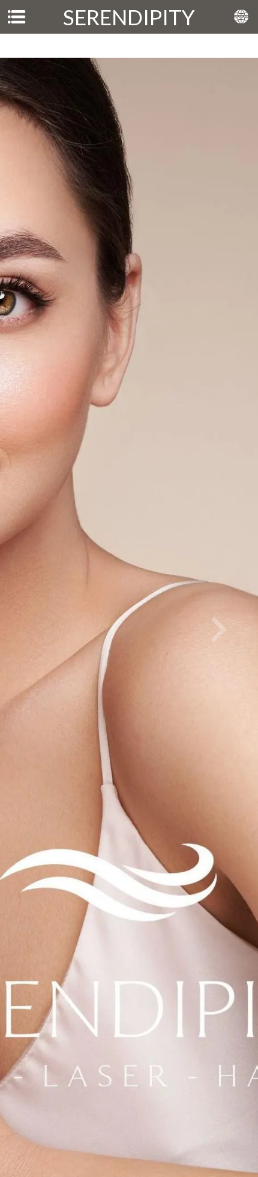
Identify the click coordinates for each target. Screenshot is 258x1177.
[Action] (241, 16)
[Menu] (16, 16)
